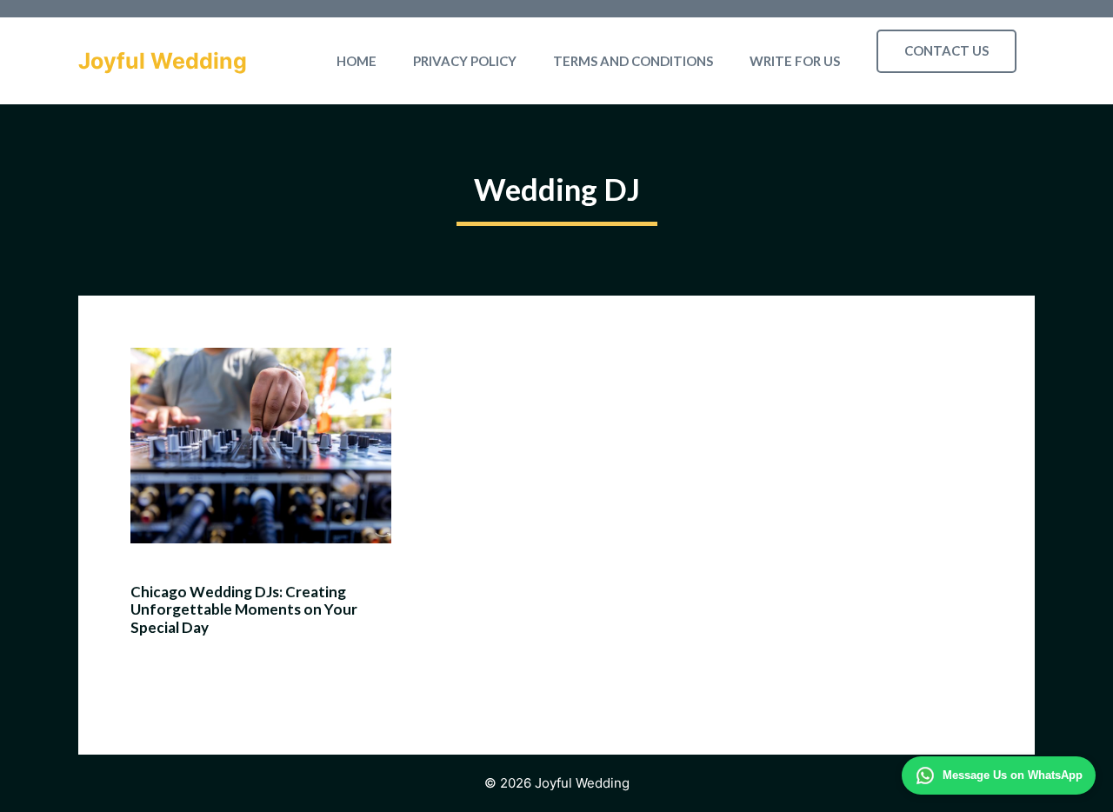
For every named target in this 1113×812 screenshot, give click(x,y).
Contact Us (946, 50)
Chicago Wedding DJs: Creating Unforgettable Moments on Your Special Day (243, 609)
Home (357, 61)
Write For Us (795, 61)
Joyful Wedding (162, 61)
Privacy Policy (465, 61)
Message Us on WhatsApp (1013, 775)
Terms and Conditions (633, 61)
